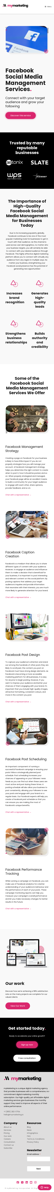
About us (8, 1127)
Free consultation (27, 1058)
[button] (51, 2)
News (29, 1130)
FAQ (29, 1136)
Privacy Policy (33, 1142)
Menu (49, 7)
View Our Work (17, 1005)
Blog (29, 1127)
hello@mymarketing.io (13, 1114)
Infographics (32, 1133)
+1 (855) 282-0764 (12, 1111)
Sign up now (27, 1044)
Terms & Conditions (35, 1139)
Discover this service (20, 115)
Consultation (9, 1142)
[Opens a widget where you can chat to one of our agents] (44, 1187)
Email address (33, 1154)
